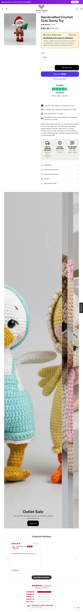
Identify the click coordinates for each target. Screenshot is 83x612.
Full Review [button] (15, 570)
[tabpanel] (33, 360)
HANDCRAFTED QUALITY (51, 174)
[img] (16, 543)
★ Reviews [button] (81, 307)
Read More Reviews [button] (41, 577)
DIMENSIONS (47, 165)
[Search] (6, 8)
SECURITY (47, 179)
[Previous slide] (7, 559)
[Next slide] (75, 559)
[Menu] (2, 8)
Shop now (33, 523)
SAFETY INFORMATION (50, 169)
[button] (45, 24)
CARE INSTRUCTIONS (50, 183)
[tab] (65, 360)
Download (75, 2)
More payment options (60, 79)
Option (43, 53)
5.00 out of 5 (47, 585)
